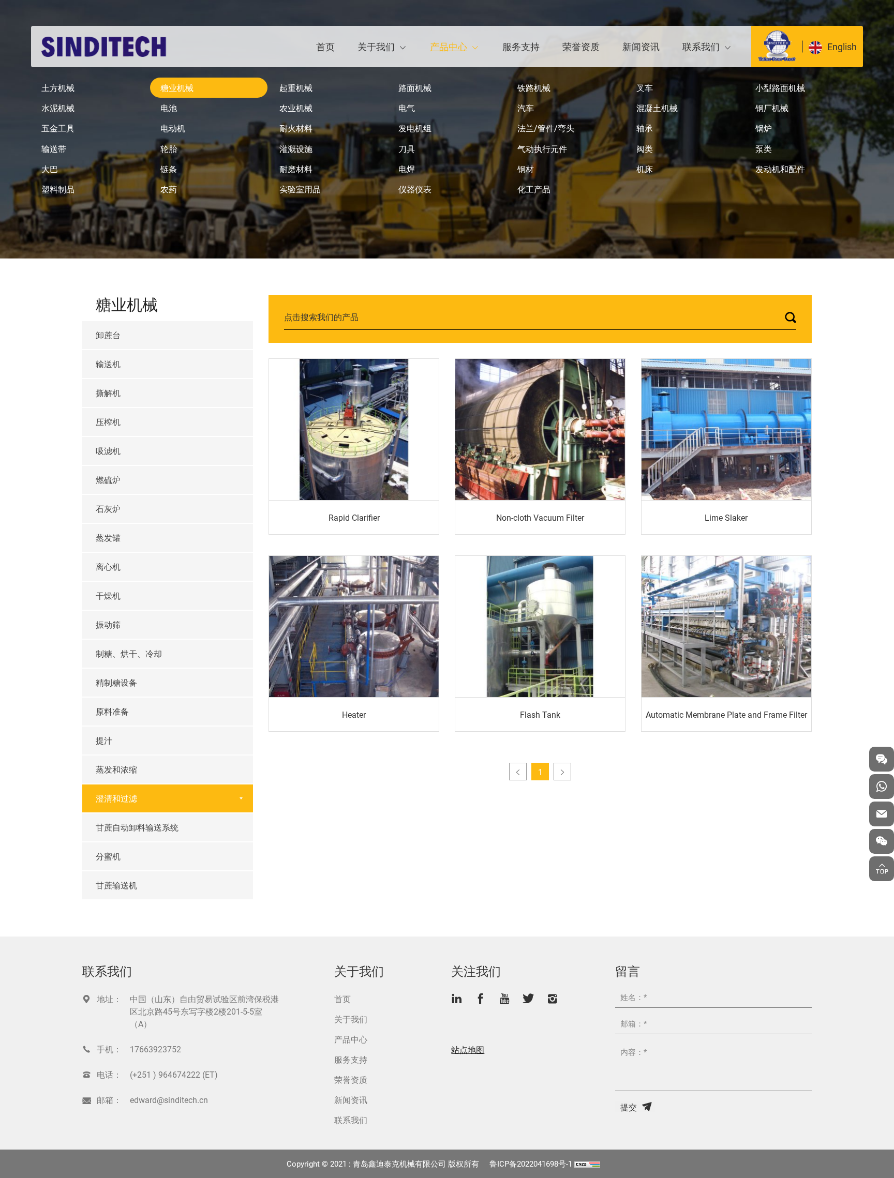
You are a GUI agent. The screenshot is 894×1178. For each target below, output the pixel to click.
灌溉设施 (295, 148)
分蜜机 (108, 856)
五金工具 (57, 128)
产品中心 (448, 46)
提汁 (104, 740)
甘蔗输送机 (116, 885)
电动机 (172, 128)
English (842, 46)
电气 (406, 107)
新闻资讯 (641, 46)
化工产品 (533, 189)
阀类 (644, 148)
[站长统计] (587, 1163)
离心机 (108, 566)
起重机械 (295, 87)
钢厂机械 (771, 107)
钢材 (525, 168)
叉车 (644, 87)
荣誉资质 (581, 46)
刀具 (406, 148)
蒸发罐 (108, 537)
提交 (628, 1106)
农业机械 (295, 107)
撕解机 (108, 392)
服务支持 (521, 46)
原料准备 (112, 711)
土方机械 (57, 87)
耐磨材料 (295, 168)
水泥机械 (57, 107)
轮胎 (168, 148)
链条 (168, 168)
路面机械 (414, 87)
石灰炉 (108, 508)
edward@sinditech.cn (169, 1099)
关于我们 (376, 46)
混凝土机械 (657, 107)
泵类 (763, 148)
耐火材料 (295, 128)
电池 (168, 107)
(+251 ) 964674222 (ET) (174, 1074)
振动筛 (108, 624)
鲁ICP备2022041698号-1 (530, 1163)
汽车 (525, 107)
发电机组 (414, 128)
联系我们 (701, 46)
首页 (325, 46)
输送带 (53, 148)
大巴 (49, 168)
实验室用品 (300, 189)
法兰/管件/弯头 (545, 128)
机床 (644, 168)
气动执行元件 (542, 148)
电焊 (406, 168)
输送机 (108, 363)
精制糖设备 (116, 682)
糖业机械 (176, 87)
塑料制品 (57, 189)
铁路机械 (533, 87)
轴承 (644, 128)
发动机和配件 (780, 168)
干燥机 (108, 595)
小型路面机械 (780, 87)
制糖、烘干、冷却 (129, 653)
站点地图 (467, 1050)
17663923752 (155, 1049)
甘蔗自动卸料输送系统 (137, 827)
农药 (168, 189)
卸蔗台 (108, 334)
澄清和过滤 (116, 798)
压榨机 (108, 421)
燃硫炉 (108, 479)
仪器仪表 (414, 189)
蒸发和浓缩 (116, 769)
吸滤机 (108, 450)
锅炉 (763, 128)
